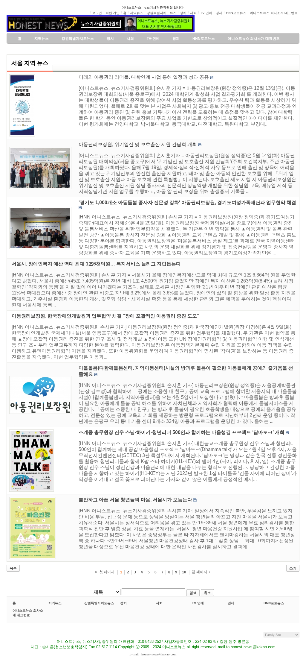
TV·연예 (198, 603)
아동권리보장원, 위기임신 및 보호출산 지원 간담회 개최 (138, 144)
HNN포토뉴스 (274, 603)
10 (184, 572)
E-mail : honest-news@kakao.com (153, 654)
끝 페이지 (199, 572)
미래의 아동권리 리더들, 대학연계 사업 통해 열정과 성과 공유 (144, 77)
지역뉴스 (55, 603)
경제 (231, 603)
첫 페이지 (106, 572)
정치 (123, 603)
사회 (159, 603)
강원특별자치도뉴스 (99, 603)
